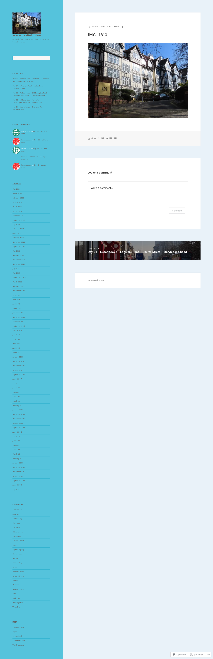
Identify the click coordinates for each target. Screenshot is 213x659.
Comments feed (18, 641)
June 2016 (16, 441)
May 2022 (16, 251)
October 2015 (17, 476)
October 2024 (17, 216)
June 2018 (16, 339)
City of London (17, 532)
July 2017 (15, 383)
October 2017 (17, 370)
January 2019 (17, 313)
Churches (16, 528)
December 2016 (18, 414)
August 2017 (17, 379)
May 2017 (16, 392)
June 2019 (16, 295)
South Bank (16, 598)
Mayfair (15, 580)
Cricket (15, 545)
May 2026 (16, 189)
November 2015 (18, 472)
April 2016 (16, 450)
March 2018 (17, 352)
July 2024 (16, 224)
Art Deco (15, 514)
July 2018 (16, 335)
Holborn (15, 558)
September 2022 (19, 246)
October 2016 (17, 423)
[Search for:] (31, 58)
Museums (16, 585)
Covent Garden (18, 541)
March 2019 (16, 308)
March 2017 (16, 401)
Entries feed (17, 636)
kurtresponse (26, 140)
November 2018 (18, 317)
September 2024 (18, 220)
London (15, 567)
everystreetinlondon (26, 35)
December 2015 (18, 467)
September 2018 (18, 326)
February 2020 (18, 286)
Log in (14, 632)
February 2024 (18, 229)
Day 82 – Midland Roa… (30, 157)
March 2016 (16, 454)
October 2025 (17, 202)
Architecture (17, 510)
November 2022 (18, 242)
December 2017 (18, 361)
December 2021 (18, 260)
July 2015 (15, 489)
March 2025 (17, 207)
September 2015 (18, 481)
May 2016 (16, 445)
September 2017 (18, 375)
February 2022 (18, 255)
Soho (14, 594)
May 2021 (16, 273)
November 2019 (18, 291)
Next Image (114, 26)
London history (18, 572)
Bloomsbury (17, 523)
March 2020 (17, 282)
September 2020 (19, 277)
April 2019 (16, 304)
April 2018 (16, 348)
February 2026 (18, 198)
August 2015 (17, 485)
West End (16, 607)
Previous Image (99, 26)
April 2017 (16, 397)
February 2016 (17, 459)
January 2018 (17, 357)
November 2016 (18, 419)
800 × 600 (113, 138)
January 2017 (17, 410)
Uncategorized (17, 603)
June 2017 (16, 388)
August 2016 (17, 432)
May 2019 (16, 300)
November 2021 (18, 264)
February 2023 (18, 238)
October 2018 (17, 322)
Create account (18, 627)
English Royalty (18, 550)
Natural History (18, 589)
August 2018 (17, 330)
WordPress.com (18, 645)
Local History (17, 563)
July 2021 (15, 269)
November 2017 (18, 366)
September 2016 (18, 428)
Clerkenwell (17, 536)
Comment (177, 210)
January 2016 (17, 463)
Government (17, 554)
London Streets (18, 576)
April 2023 (16, 233)
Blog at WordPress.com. (96, 280)
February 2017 (17, 406)
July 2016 (15, 436)
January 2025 (17, 211)
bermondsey (17, 519)
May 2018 (16, 344)
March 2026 (17, 194)
